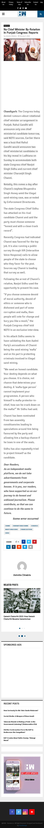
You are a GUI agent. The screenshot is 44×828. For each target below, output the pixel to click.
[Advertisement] (22, 87)
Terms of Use (19, 3)
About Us (3, 3)
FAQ (41, 2)
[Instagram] (25, 812)
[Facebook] (12, 812)
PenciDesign (23, 825)
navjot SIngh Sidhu (11, 529)
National (6, 26)
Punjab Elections (26, 529)
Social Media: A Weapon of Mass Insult (19, 716)
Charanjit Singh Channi (20, 526)
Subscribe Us (28, 3)
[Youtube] (32, 812)
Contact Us (35, 3)
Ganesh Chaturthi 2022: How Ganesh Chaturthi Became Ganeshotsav (19, 617)
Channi (7, 526)
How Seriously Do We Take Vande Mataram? (21, 710)
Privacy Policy (11, 3)
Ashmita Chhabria (11, 36)
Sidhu (7, 533)
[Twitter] (18, 812)
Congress (34, 526)
